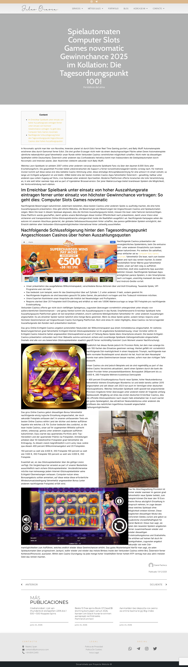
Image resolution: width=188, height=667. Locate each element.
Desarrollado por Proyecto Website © (94, 664)
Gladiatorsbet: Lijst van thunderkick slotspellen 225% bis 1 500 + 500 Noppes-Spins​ (48, 611)
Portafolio (113, 8)
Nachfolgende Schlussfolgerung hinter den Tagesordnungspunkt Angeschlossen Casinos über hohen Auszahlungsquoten (45, 138)
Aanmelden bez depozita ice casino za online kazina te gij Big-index (139, 609)
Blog (126, 8)
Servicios (76, 8)
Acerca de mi (139, 8)
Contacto (157, 8)
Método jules (94, 8)
